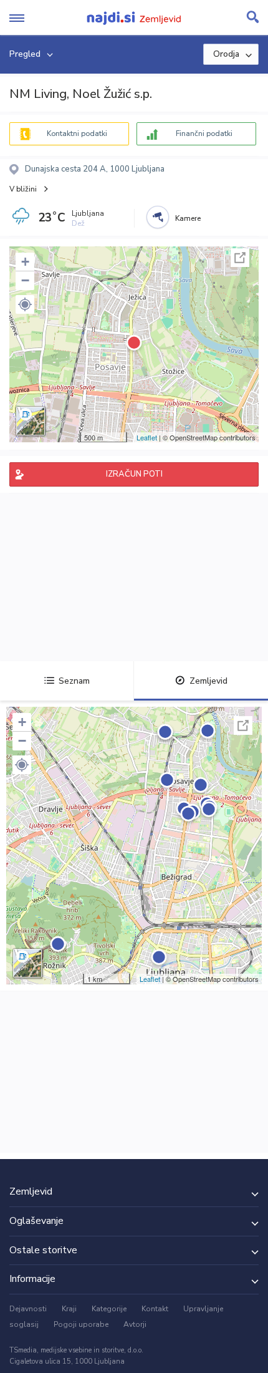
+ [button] (25, 261)
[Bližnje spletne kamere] (157, 217)
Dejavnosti (28, 1309)
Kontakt (154, 1309)
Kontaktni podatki (77, 133)
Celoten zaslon (240, 257)
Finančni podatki (204, 133)
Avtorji (134, 1324)
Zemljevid (208, 681)
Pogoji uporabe (81, 1324)
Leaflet (146, 437)
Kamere (188, 218)
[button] (25, 304)
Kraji (69, 1309)
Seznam (74, 681)
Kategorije (109, 1309)
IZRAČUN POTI (134, 474)
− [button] (25, 280)
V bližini (23, 189)
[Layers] (30, 421)
